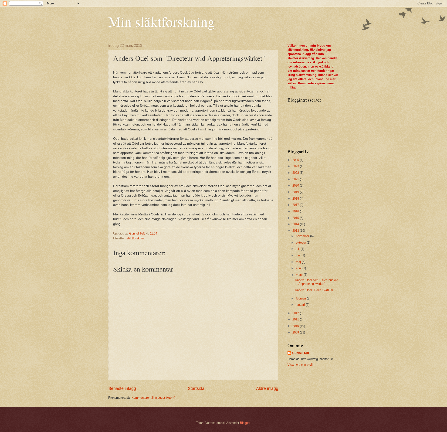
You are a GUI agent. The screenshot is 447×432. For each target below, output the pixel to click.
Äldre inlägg (267, 388)
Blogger (245, 423)
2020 (296, 185)
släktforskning (135, 238)
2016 (296, 211)
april (299, 268)
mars (300, 274)
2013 (296, 230)
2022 (296, 172)
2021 (296, 179)
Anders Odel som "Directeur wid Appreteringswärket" (316, 281)
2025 (296, 160)
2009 (296, 332)
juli (298, 249)
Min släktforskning (161, 21)
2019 (296, 192)
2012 (296, 313)
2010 (296, 326)
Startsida (196, 388)
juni (298, 255)
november (303, 236)
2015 (296, 218)
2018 (296, 198)
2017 (296, 205)
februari (301, 298)
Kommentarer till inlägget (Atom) (153, 397)
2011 (296, 319)
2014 (296, 224)
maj (299, 262)
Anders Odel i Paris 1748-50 (314, 290)
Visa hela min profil (300, 364)
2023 (296, 166)
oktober (301, 242)
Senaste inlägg (122, 388)
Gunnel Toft (300, 353)
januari (301, 304)
